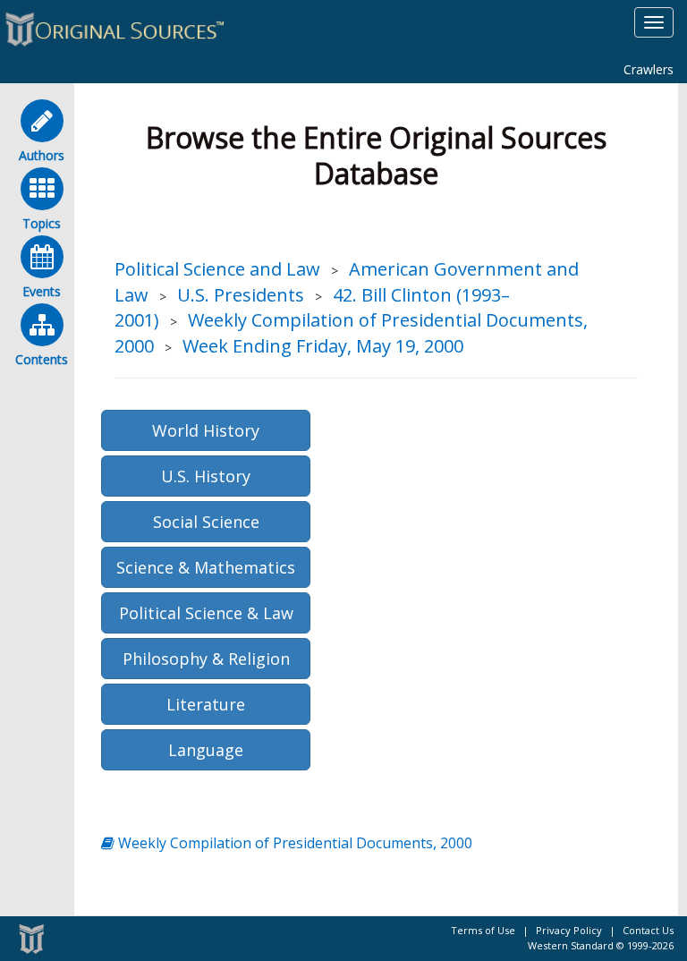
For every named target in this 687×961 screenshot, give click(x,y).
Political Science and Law (217, 269)
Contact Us (648, 930)
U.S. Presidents (240, 295)
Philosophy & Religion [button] (206, 658)
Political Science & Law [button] (206, 613)
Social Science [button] (206, 521)
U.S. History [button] (205, 476)
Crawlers (648, 69)
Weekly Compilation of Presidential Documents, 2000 (293, 843)
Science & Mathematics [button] (205, 567)
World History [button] (205, 430)
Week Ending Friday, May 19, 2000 (322, 346)
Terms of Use (483, 930)
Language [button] (205, 750)
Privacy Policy (569, 930)
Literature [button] (205, 704)
